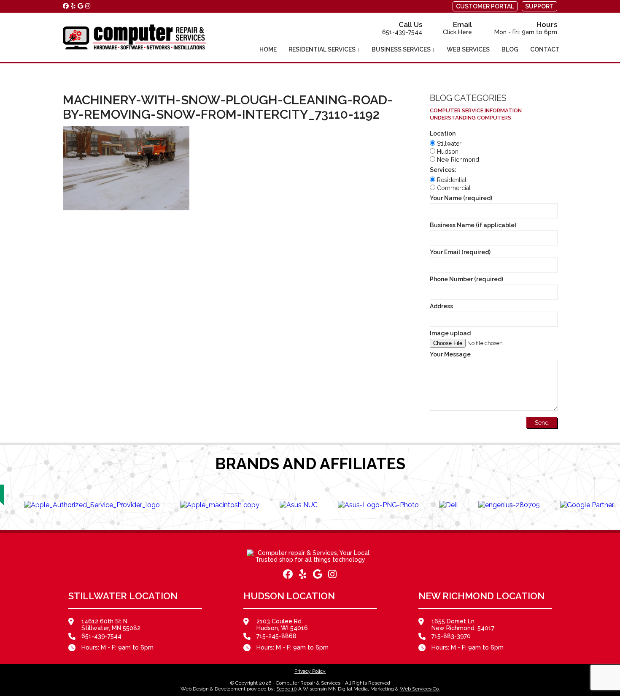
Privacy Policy (310, 671)
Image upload (450, 333)
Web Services (468, 49)
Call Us (402, 27)
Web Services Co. (420, 689)
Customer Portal (485, 6)
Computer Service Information (476, 110)
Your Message (450, 354)
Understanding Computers (470, 117)
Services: (443, 169)
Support (539, 6)
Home (268, 49)
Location (443, 133)
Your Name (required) (461, 198)
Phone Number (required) (466, 279)
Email (457, 27)
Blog (509, 49)
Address (441, 306)
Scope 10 (286, 689)
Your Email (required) (460, 252)
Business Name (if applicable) (473, 225)
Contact (545, 49)
